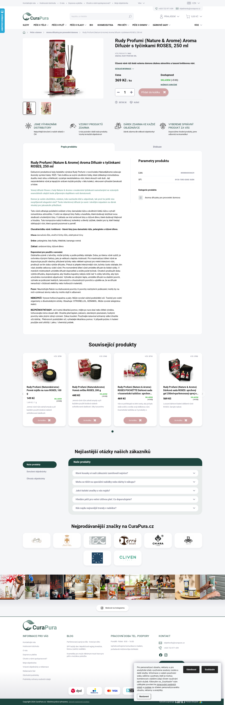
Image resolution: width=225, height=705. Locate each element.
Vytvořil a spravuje (166, 702)
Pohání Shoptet (192, 702)
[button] (112, 431)
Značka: (126, 56)
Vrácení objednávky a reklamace (36, 667)
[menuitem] (27, 25)
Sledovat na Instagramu (115, 608)
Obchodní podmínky (31, 675)
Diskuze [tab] (157, 146)
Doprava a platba (75, 3)
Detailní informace (123, 69)
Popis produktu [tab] (69, 146)
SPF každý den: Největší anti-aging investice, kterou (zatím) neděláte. (84, 647)
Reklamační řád (29, 671)
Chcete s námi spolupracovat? (98, 3)
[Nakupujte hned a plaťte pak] (130, 691)
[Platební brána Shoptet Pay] (112, 691)
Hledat (130, 16)
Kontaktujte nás (29, 3)
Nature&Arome (106, 172)
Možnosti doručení (169, 85)
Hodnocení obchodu (48, 3)
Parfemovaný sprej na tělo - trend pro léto (83, 642)
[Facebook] (161, 654)
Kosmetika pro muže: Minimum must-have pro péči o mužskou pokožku (85, 655)
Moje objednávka (121, 3)
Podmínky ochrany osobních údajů (37, 679)
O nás (62, 3)
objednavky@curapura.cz (174, 643)
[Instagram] (166, 654)
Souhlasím (210, 669)
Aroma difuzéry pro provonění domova (162, 197)
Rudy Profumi (79, 172)
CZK (194, 3)
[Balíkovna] (94, 691)
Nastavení (144, 696)
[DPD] (76, 690)
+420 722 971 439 (171, 648)
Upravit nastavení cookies (79, 702)
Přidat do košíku (150, 92)
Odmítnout (191, 669)
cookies (147, 687)
